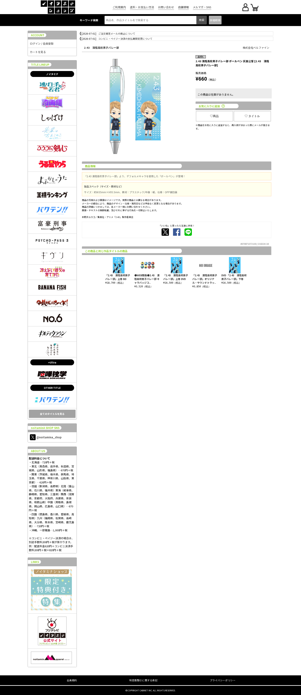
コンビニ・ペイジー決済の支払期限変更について (125, 38)
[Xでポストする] (165, 232)
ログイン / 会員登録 (41, 43)
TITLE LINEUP (40, 65)
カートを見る (38, 52)
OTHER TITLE (52, 387)
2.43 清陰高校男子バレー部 (101, 48)
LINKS (35, 562)
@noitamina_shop (49, 437)
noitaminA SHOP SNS (45, 428)
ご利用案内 (119, 7)
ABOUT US (38, 451)
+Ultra (52, 362)
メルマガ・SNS (202, 7)
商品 (216, 116)
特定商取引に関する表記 (143, 680)
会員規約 (72, 680)
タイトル (254, 116)
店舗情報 (183, 7)
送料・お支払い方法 (142, 7)
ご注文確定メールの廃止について (116, 33)
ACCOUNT (37, 35)
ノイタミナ (52, 74)
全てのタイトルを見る (52, 413)
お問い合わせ (166, 7)
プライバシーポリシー (223, 680)
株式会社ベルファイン (256, 48)
